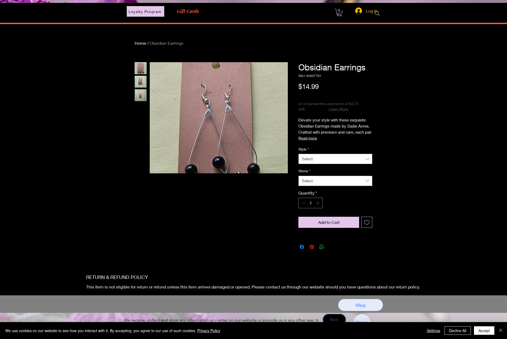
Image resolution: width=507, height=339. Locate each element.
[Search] (377, 13)
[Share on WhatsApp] (322, 247)
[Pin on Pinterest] (312, 247)
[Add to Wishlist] (366, 222)
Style (303, 149)
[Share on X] (332, 247)
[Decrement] (303, 203)
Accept (484, 330)
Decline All (457, 330)
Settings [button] (433, 330)
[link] (339, 12)
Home (140, 43)
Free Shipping (310, 95)
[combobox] (335, 159)
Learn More (338, 109)
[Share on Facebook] (302, 247)
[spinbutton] (310, 203)
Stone (304, 171)
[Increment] (318, 203)
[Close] (500, 330)
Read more (307, 138)
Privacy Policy (208, 330)
